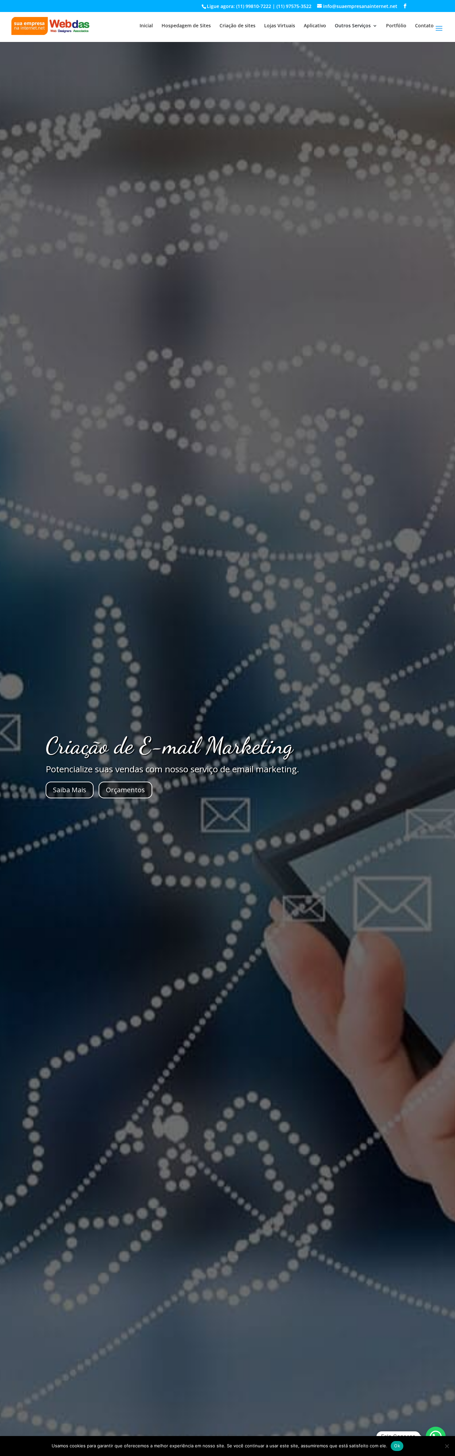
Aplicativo (315, 26)
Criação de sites (237, 26)
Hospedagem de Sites (186, 26)
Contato (424, 26)
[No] (446, 1446)
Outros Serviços (353, 26)
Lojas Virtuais (279, 26)
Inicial (146, 26)
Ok (397, 1445)
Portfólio (396, 26)
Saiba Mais (69, 789)
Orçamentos (125, 789)
